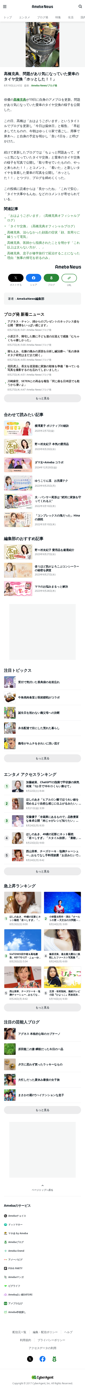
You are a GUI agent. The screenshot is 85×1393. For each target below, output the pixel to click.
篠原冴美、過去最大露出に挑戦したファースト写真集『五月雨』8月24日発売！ (64, 957)
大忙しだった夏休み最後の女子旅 (39, 1080)
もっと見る (42, 398)
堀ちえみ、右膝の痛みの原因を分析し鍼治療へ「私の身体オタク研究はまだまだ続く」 (43, 353)
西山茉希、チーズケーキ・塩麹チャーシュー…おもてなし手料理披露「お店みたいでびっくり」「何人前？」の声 (53, 855)
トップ (8, 17)
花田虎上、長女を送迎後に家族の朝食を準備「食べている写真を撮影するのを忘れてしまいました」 (43, 368)
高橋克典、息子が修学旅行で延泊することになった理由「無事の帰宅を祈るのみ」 (43, 255)
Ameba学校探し (17, 1312)
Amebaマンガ (16, 1277)
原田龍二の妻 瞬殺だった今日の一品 (40, 1049)
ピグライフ (14, 1286)
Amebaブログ (16, 1242)
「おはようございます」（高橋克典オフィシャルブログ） (43, 217)
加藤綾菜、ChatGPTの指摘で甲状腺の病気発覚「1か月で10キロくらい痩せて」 (52, 784)
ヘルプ (68, 1332)
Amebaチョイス (17, 1215)
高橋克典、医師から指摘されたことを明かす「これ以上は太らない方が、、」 (43, 244)
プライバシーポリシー (51, 1340)
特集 (58, 17)
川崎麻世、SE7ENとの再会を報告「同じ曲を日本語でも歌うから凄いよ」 (44, 383)
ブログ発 (42, 17)
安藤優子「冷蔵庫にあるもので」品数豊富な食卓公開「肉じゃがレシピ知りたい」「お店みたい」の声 (52, 820)
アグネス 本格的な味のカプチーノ (39, 1034)
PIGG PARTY (15, 1268)
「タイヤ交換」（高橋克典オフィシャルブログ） (42, 226)
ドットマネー (15, 1224)
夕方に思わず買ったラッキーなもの (40, 1064)
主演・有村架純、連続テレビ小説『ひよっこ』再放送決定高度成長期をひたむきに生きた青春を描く (64, 996)
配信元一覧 (19, 1332)
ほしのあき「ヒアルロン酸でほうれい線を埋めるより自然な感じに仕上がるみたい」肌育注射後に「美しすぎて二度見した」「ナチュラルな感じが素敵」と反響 (52, 805)
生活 (71, 17)
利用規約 (25, 1340)
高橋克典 (19, 99)
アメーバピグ (15, 1259)
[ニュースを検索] (80, 6)
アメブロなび (15, 1303)
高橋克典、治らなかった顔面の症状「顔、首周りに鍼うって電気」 (43, 234)
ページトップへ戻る (42, 1189)
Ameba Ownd (16, 1250)
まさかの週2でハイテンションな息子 (41, 1095)
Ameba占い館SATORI (20, 1294)
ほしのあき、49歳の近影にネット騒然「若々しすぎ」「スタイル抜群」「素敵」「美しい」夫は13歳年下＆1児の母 (52, 838)
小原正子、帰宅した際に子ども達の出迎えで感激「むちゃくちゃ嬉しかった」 (43, 338)
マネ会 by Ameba (18, 1233)
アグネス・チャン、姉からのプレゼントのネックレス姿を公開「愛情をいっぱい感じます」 (43, 323)
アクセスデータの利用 (42, 1348)
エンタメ (24, 17)
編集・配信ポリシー (45, 1332)
